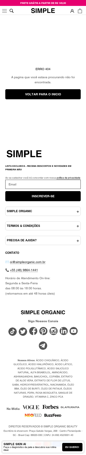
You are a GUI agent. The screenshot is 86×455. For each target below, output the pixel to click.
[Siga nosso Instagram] (53, 331)
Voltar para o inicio (43, 94)
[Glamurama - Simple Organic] (70, 408)
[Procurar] (11, 11)
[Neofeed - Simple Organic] (33, 416)
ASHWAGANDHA (23, 376)
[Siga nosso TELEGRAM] (43, 346)
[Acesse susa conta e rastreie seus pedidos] (72, 11)
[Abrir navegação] (5, 11)
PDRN (30, 392)
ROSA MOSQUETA (46, 392)
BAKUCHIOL (41, 376)
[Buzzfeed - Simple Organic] (52, 416)
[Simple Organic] (43, 11)
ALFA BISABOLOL (40, 372)
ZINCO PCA (56, 396)
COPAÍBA (54, 376)
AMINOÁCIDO (59, 372)
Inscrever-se (43, 196)
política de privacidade (68, 177)
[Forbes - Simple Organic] (50, 408)
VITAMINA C (42, 396)
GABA (15, 384)
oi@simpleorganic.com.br (27, 262)
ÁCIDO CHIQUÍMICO (47, 360)
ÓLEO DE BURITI (30, 388)
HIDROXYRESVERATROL (34, 384)
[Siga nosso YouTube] (73, 331)
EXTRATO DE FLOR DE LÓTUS (52, 380)
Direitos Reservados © (43, 426)
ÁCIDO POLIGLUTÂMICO (31, 368)
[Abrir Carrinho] (80, 11)
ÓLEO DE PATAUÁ (51, 388)
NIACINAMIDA (58, 384)
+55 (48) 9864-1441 (24, 270)
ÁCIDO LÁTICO (63, 364)
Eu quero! (72, 447)
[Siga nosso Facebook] (33, 331)
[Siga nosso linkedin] (63, 331)
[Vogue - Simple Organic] (30, 408)
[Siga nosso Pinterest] (43, 331)
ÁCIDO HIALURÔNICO (41, 364)
